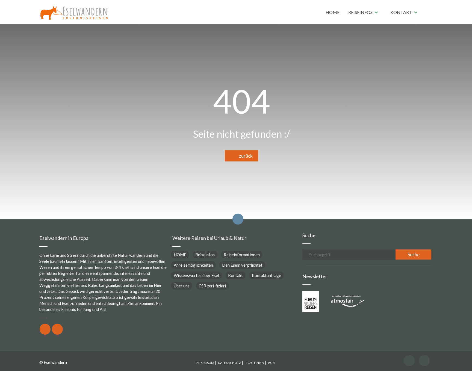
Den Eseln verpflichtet (242, 265)
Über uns (182, 285)
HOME (333, 12)
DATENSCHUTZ (229, 363)
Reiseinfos (360, 12)
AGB (271, 363)
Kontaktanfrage (266, 275)
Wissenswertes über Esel (196, 275)
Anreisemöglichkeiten (193, 265)
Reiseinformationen (242, 254)
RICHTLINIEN (254, 363)
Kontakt (401, 12)
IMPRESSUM (205, 363)
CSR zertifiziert (212, 285)
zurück (245, 156)
